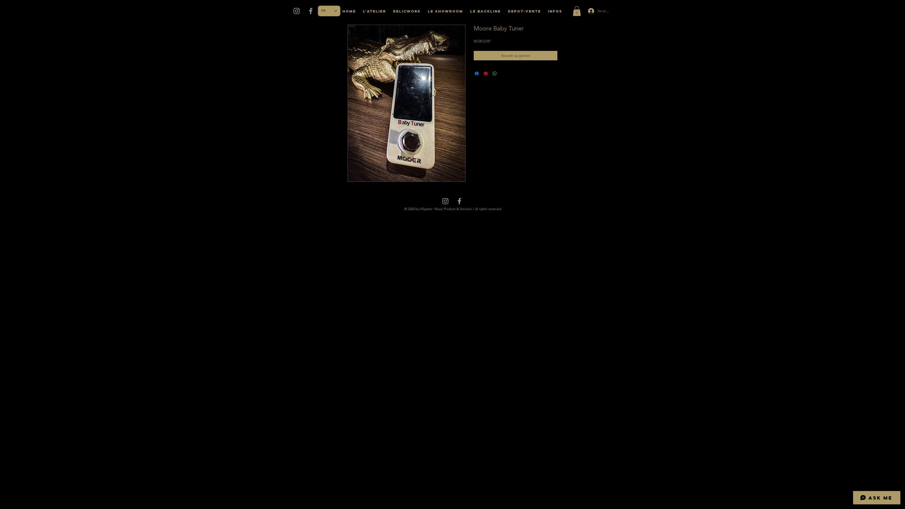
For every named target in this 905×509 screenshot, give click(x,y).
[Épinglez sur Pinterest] (486, 73)
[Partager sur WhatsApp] (495, 73)
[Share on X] (503, 73)
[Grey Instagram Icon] (296, 11)
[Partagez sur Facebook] (477, 73)
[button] (577, 11)
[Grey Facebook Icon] (311, 11)
